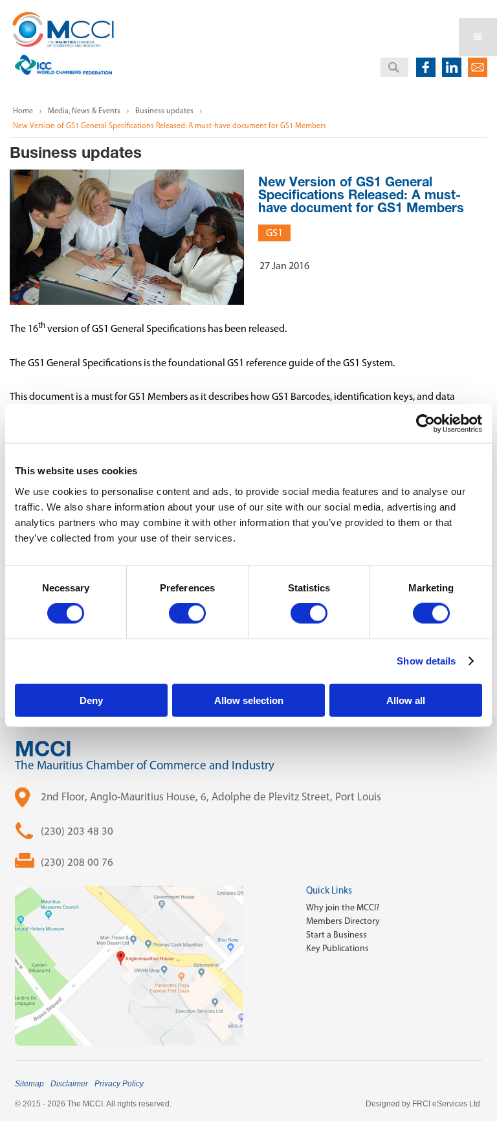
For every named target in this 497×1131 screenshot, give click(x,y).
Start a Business (336, 934)
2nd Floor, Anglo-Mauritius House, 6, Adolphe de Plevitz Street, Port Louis (211, 796)
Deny (91, 699)
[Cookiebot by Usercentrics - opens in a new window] (425, 424)
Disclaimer (69, 1083)
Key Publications (337, 948)
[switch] (187, 613)
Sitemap (29, 1083)
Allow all (405, 699)
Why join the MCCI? (343, 907)
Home (23, 110)
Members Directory (343, 921)
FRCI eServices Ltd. (447, 1103)
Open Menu (478, 37)
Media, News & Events (84, 110)
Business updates (164, 110)
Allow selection (248, 699)
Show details (426, 660)
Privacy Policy (119, 1083)
